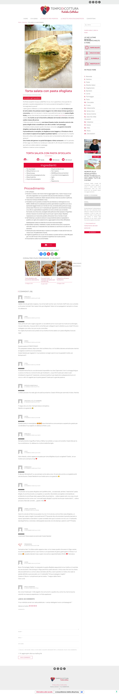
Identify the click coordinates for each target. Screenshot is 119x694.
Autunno (24, 22)
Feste (88, 82)
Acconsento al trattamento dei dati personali (91, 226)
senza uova (90, 111)
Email (20, 637)
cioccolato (90, 102)
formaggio (90, 96)
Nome (20, 631)
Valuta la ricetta (23, 606)
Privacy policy (55, 685)
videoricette (91, 108)
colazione (90, 122)
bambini (89, 91)
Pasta (88, 131)
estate (89, 125)
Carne (88, 94)
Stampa (49, 245)
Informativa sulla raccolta (44, 692)
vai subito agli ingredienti (32, 98)
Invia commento (25, 657)
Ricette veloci (90, 85)
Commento (21, 609)
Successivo (76, 266)
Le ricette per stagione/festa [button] (72, 18)
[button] (59, 689)
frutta (88, 105)
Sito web (20, 643)
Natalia (29, 94)
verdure (89, 79)
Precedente (77, 263)
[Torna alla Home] (59, 10)
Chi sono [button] (34, 18)
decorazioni (91, 133)
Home (25, 18)
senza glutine (91, 114)
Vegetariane (90, 88)
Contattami (91, 18)
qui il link (62, 115)
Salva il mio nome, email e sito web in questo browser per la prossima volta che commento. (48, 649)
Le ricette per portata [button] (49, 18)
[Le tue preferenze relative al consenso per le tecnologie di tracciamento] (116, 691)
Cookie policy (63, 685)
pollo (88, 128)
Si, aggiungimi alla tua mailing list (31, 653)
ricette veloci (88, 30)
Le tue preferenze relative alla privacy (67, 692)
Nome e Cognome (91, 195)
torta (88, 99)
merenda (89, 76)
